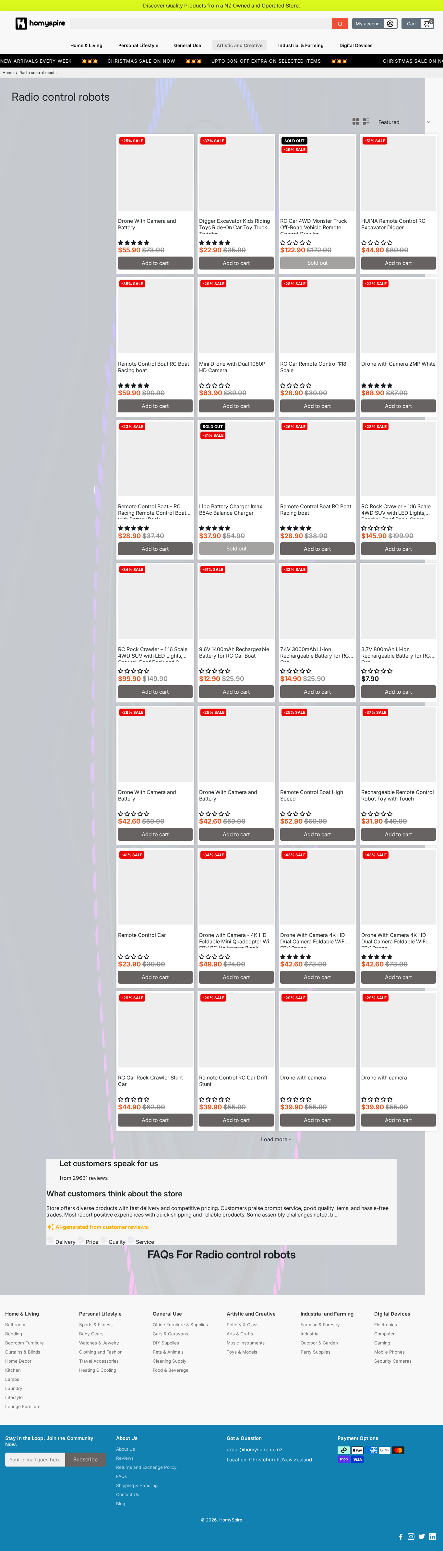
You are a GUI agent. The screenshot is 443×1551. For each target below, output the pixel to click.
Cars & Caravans (170, 1333)
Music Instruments (246, 1342)
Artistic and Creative (239, 45)
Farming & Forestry (320, 1324)
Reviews (125, 1458)
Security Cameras (393, 1361)
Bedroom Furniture (24, 1342)
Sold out (317, 262)
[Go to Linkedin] (432, 1537)
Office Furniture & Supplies (180, 1324)
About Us (125, 1449)
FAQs (121, 1476)
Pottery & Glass (242, 1324)
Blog (120, 1503)
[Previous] (129, 171)
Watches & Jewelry (99, 1342)
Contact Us (127, 1494)
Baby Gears (91, 1333)
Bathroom (15, 1324)
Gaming (382, 1342)
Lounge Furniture (23, 1406)
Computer (384, 1333)
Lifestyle (14, 1397)
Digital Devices (356, 45)
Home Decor (18, 1361)
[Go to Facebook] (400, 1537)
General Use (187, 45)
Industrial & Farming (301, 45)
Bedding (13, 1333)
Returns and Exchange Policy (146, 1467)
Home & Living (86, 45)
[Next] (180, 171)
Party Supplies (315, 1352)
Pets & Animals (168, 1352)
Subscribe (85, 1459)
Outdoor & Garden (319, 1342)
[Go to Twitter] (422, 1537)
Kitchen (13, 1370)
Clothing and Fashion (101, 1352)
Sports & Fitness (96, 1324)
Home (8, 72)
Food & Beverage (170, 1370)
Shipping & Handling (137, 1485)
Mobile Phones (389, 1352)
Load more (274, 1139)
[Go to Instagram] (411, 1537)
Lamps (12, 1379)
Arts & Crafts (240, 1333)
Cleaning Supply (169, 1361)
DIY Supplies (166, 1342)
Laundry (13, 1388)
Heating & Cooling (97, 1370)
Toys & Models (242, 1352)
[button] (134, 242)
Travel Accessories (99, 1361)
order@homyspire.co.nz (254, 1449)
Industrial (310, 1333)
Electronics (385, 1324)
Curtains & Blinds (22, 1352)
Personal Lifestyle (138, 45)
